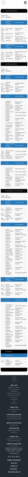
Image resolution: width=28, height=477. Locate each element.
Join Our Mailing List (14, 472)
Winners (14, 411)
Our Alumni (14, 397)
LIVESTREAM (13, 469)
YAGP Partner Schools (14, 395)
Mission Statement (14, 389)
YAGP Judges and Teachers (14, 393)
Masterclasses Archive (14, 430)
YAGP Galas (14, 432)
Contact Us (14, 403)
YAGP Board (14, 391)
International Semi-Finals (14, 418)
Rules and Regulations (14, 409)
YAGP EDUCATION (14, 428)
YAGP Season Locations (14, 414)
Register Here (14, 425)
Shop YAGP (14, 463)
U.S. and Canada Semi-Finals (14, 416)
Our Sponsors (14, 399)
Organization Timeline (14, 387)
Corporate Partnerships (14, 440)
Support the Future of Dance (14, 439)
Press (14, 401)
